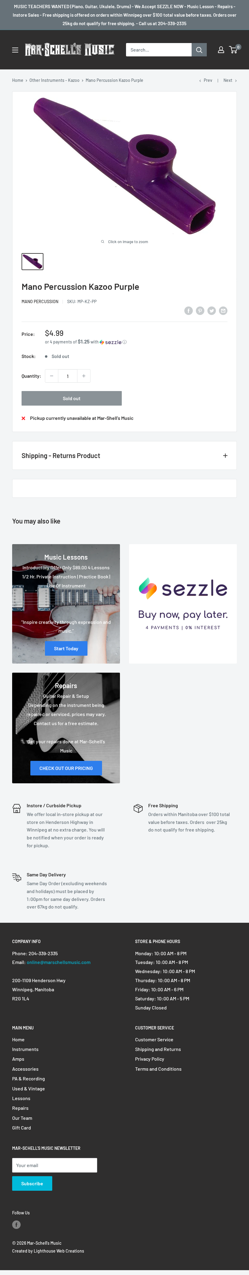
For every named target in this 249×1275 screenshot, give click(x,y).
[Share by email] (223, 310)
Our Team (22, 1118)
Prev (208, 80)
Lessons (21, 1098)
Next (227, 80)
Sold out (71, 398)
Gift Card (21, 1127)
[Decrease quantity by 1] (51, 376)
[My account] (221, 49)
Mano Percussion (40, 301)
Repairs (20, 1108)
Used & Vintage (28, 1088)
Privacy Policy (149, 1059)
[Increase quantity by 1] (83, 376)
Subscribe (32, 1183)
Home (17, 80)
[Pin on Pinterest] (200, 310)
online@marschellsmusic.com (58, 962)
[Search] (199, 49)
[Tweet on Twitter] (211, 310)
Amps (18, 1059)
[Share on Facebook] (188, 310)
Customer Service (154, 1039)
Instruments (25, 1049)
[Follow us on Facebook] (16, 1224)
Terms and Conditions (158, 1069)
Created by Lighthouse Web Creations (48, 1250)
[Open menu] (15, 50)
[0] (233, 49)
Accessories (25, 1069)
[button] (136, 342)
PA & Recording (28, 1078)
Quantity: (31, 376)
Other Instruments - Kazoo (54, 80)
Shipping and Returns (158, 1049)
